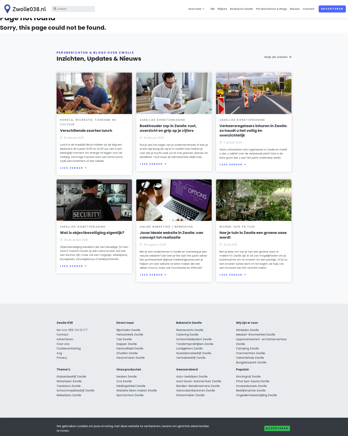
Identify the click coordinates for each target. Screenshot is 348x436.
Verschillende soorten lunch (86, 130)
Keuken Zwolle (126, 376)
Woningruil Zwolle (248, 376)
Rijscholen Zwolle (128, 330)
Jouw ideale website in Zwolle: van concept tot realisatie (171, 235)
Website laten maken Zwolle (136, 390)
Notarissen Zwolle (69, 381)
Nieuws (295, 9)
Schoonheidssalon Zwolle (194, 339)
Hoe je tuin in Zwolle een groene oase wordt (253, 235)
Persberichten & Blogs (271, 9)
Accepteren (277, 428)
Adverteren (332, 8)
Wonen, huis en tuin (237, 227)
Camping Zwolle (247, 348)
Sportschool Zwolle (130, 395)
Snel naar (195, 9)
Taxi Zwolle (124, 339)
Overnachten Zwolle (250, 353)
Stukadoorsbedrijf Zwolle (193, 353)
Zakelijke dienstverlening (162, 120)
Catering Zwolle (187, 334)
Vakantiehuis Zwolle (250, 358)
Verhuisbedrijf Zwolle (191, 358)
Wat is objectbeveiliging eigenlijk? (92, 232)
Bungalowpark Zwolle (251, 362)
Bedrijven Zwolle (241, 9)
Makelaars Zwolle (69, 395)
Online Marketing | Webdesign (166, 227)
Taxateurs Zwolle (69, 386)
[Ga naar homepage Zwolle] (24, 9)
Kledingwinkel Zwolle (130, 386)
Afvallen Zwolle (127, 353)
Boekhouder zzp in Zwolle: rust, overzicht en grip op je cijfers (168, 128)
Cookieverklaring (69, 348)
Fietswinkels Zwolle (129, 334)
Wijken (222, 9)
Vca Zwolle (124, 381)
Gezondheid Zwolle (129, 348)
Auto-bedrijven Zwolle (192, 376)
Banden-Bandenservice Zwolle (198, 386)
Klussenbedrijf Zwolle (71, 376)
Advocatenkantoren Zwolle (195, 390)
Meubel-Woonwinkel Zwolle (255, 334)
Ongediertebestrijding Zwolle (256, 395)
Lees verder (71, 167)
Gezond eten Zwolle (130, 358)
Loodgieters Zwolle (189, 348)
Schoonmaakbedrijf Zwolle (75, 390)
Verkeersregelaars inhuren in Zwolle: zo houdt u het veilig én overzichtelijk (253, 130)
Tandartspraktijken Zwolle (194, 344)
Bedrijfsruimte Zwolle (251, 390)
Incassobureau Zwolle (251, 386)
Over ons (63, 344)
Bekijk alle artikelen (276, 57)
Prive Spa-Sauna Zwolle (252, 381)
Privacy (62, 358)
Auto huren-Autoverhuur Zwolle (198, 381)
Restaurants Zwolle (189, 330)
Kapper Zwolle (126, 344)
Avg (59, 353)
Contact (308, 9)
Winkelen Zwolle (247, 330)
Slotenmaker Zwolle (190, 395)
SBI (212, 9)
